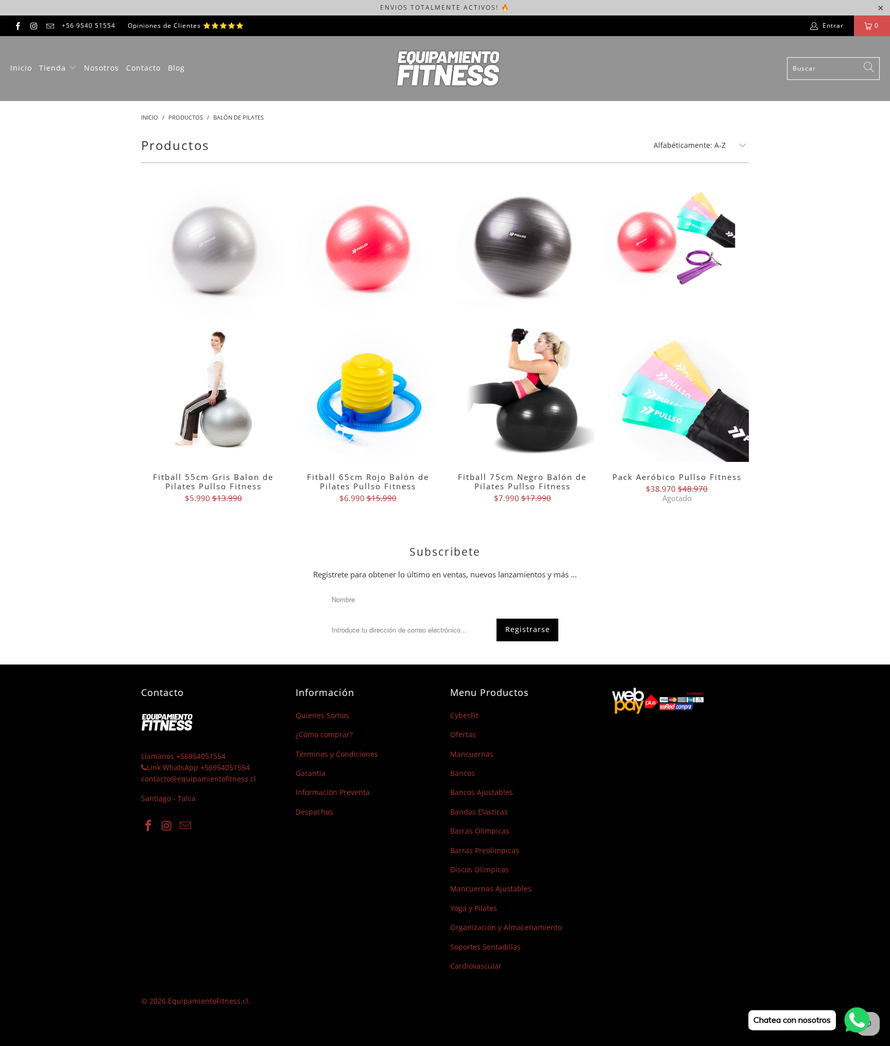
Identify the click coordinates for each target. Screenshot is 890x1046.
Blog (176, 68)
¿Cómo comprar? (324, 734)
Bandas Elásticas (479, 812)
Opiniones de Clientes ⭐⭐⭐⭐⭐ (186, 25)
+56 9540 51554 (88, 25)
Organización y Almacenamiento (506, 927)
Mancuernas (471, 754)
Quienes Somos (322, 715)
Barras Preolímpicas (484, 850)
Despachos (314, 812)
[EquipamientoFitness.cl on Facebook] (17, 25)
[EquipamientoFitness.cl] (448, 68)
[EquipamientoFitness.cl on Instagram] (33, 25)
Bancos (462, 773)
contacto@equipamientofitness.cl (198, 779)
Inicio (21, 68)
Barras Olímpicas (479, 831)
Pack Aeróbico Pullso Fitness (677, 317)
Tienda (54, 68)
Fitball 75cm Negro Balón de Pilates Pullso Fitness (522, 317)
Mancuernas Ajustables (491, 888)
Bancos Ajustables (481, 792)
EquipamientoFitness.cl (208, 1001)
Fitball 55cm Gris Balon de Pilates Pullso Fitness (213, 317)
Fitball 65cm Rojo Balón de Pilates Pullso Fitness (368, 317)
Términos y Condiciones (337, 754)
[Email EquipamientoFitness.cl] (49, 25)
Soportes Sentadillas (485, 947)
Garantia (311, 773)
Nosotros (101, 68)
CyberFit (464, 715)
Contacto (143, 68)
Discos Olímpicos (479, 869)
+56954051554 (201, 756)
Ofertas (463, 734)
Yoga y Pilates (473, 908)
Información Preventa (333, 792)
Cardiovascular (476, 966)
